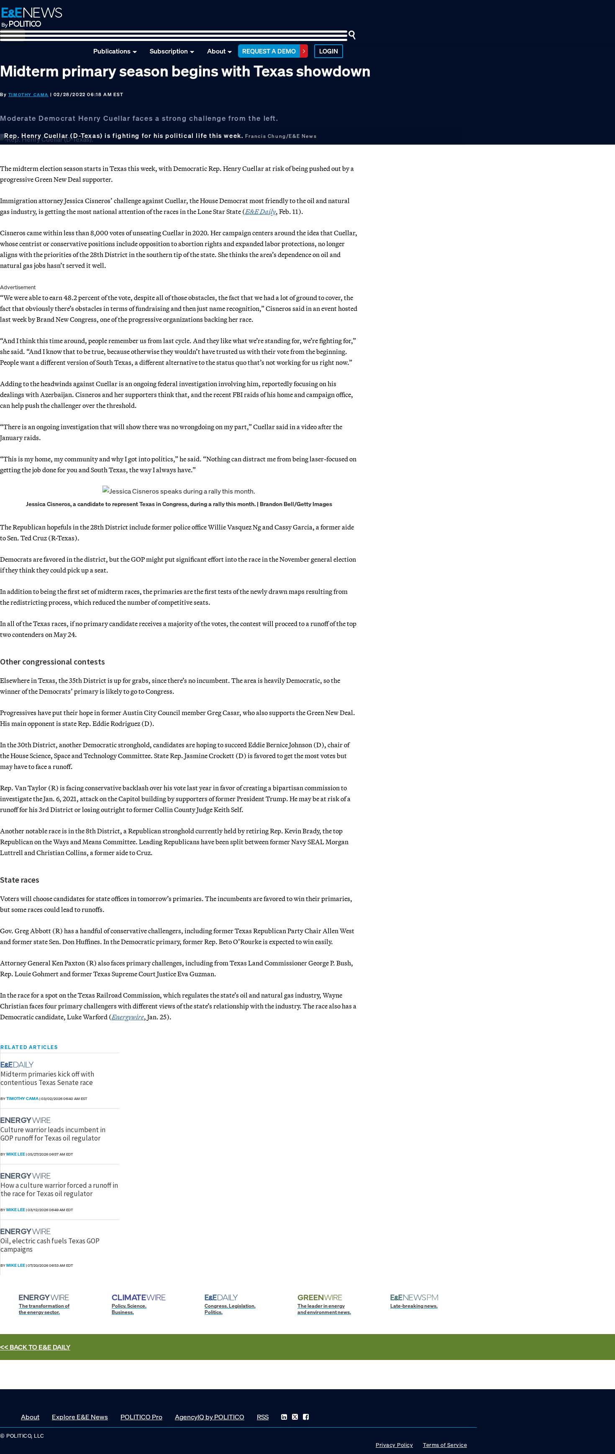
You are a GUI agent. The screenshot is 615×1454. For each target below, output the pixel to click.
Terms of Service (445, 1445)
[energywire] (26, 1120)
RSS (263, 1416)
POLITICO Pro (141, 1416)
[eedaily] (19, 1065)
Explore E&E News (80, 1416)
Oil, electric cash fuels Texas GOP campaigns (50, 1245)
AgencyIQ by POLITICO (209, 1416)
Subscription (169, 51)
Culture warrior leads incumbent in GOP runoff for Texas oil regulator (52, 1134)
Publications (112, 51)
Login (328, 51)
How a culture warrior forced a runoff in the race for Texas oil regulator (59, 1189)
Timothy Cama (28, 94)
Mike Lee (15, 1154)
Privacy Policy (394, 1445)
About (216, 51)
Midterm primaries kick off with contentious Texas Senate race (47, 1078)
